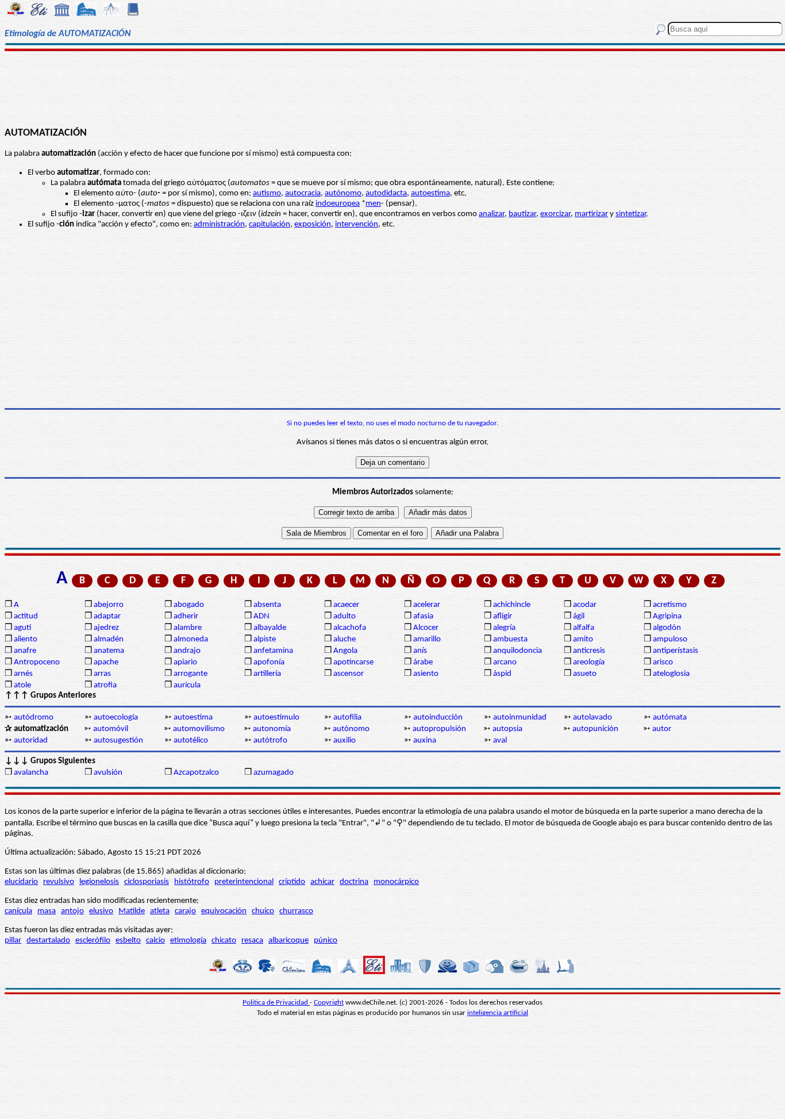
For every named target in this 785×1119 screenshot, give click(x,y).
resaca (252, 940)
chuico (263, 911)
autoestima (430, 193)
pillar (13, 940)
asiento (425, 674)
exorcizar (555, 214)
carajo (185, 911)
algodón (667, 628)
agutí (22, 628)
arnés (23, 674)
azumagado (273, 772)
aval (500, 740)
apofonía (268, 662)
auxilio (344, 740)
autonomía (272, 729)
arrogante (190, 674)
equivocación (224, 911)
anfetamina (273, 651)
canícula (18, 911)
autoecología (116, 717)
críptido (292, 882)
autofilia (347, 717)
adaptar (107, 616)
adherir (186, 616)
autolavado (592, 717)
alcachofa (349, 628)
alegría (504, 628)
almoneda (191, 639)
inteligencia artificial (497, 1013)
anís (420, 651)
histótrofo (191, 882)
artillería (267, 674)
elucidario (21, 882)
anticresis (589, 651)
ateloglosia (671, 674)
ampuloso (670, 639)
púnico (325, 940)
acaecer (346, 605)
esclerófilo (92, 940)
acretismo (670, 605)
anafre (25, 651)
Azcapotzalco (196, 772)
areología (589, 662)
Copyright (329, 1002)
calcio (155, 940)
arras (102, 674)
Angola (345, 651)
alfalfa (583, 628)
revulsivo (58, 882)
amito (583, 639)
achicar (322, 882)
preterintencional (244, 882)
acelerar (426, 605)
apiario (185, 662)
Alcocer (425, 628)
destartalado (48, 940)
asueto (585, 674)
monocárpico (396, 882)
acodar (585, 605)
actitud (26, 616)
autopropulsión (439, 729)
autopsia (507, 729)
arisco (663, 662)
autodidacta (386, 193)
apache (106, 662)
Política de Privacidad (276, 1002)
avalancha (31, 772)
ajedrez (106, 628)
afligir (502, 616)
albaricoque (288, 940)
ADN (261, 616)
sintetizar (630, 214)
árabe (423, 662)
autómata (670, 717)
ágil (578, 616)
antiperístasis (675, 651)
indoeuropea (337, 203)
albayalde (269, 628)
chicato (223, 940)
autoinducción (438, 717)
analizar (492, 214)
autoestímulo (276, 717)
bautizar (522, 214)
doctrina (354, 882)
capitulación (269, 224)
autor (661, 729)
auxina (424, 740)
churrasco (296, 911)
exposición (312, 224)
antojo (72, 911)
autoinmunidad (520, 717)
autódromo (33, 717)
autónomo (343, 193)
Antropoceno (37, 662)
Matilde (131, 911)
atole (22, 685)
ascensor (348, 674)
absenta (267, 605)
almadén (109, 639)
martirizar (591, 214)
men (373, 203)
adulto (344, 616)
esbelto (128, 940)
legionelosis (99, 882)
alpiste (264, 639)
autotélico (191, 740)
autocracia (303, 193)
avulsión (108, 772)
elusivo (101, 911)
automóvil (110, 729)
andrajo (187, 651)
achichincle (511, 605)
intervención (356, 224)
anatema (109, 651)
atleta (160, 911)
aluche (344, 639)
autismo (267, 193)
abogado (189, 605)
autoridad (31, 740)
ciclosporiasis (146, 882)
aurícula (187, 685)
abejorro (109, 605)
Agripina (667, 616)
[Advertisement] (392, 87)
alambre (188, 628)
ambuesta (510, 639)
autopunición (595, 729)
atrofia (105, 685)
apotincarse (353, 662)
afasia (423, 616)
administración (219, 224)
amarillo (427, 639)
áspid (502, 674)
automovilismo (199, 729)
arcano (505, 662)
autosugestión (118, 740)
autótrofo (270, 740)
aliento (25, 639)
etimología (188, 940)
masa (46, 911)
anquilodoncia (517, 651)
